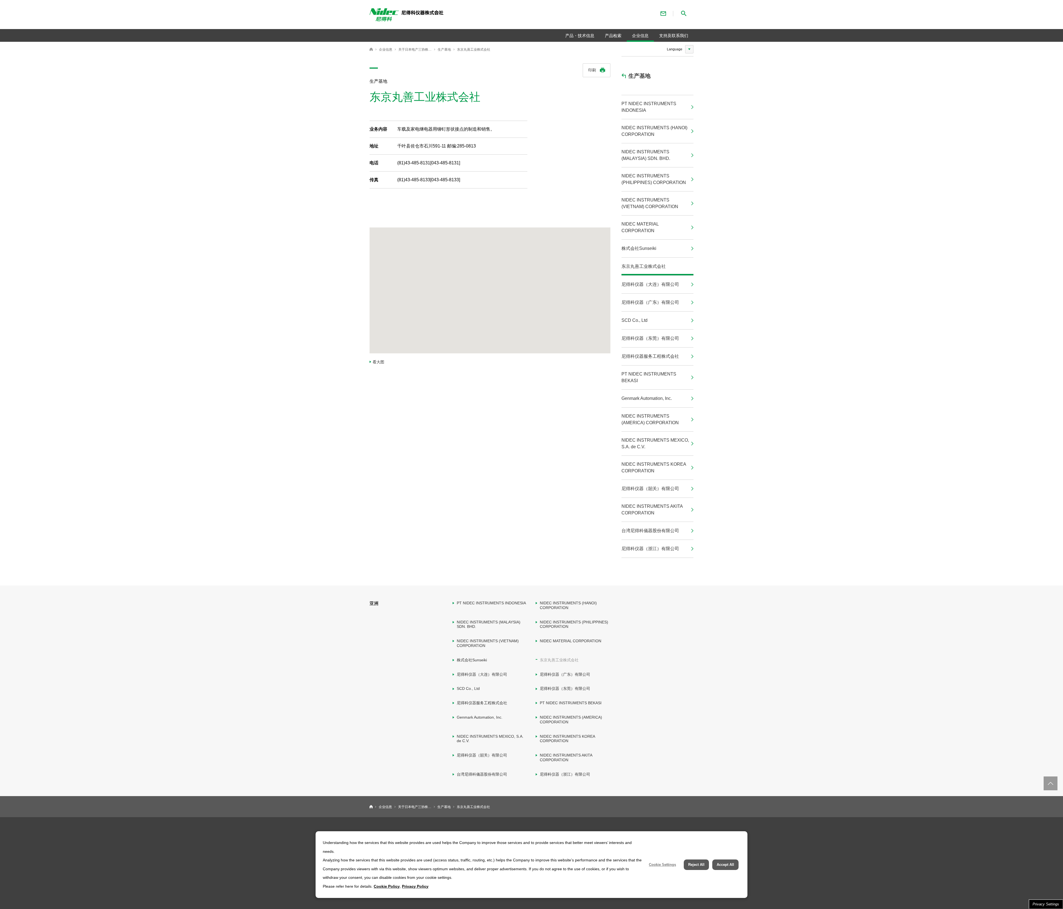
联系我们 (663, 13)
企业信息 (385, 49)
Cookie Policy (387, 886)
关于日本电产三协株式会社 (415, 49)
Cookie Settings (662, 865)
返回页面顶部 (1050, 783)
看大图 (378, 362)
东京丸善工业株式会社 (473, 49)
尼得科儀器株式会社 (371, 49)
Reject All (696, 865)
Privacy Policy (415, 886)
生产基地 (444, 49)
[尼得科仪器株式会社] (447, 16)
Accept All (725, 865)
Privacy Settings (1046, 904)
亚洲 (374, 603)
